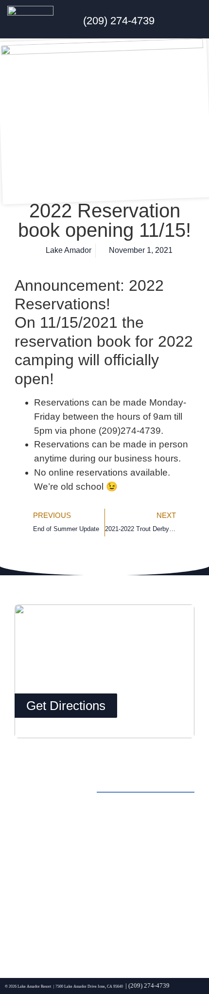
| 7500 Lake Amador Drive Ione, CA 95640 (88, 986)
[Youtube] (107, 936)
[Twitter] (80, 936)
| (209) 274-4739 (147, 985)
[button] (194, 19)
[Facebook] (27, 936)
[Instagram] (53, 936)
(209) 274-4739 (119, 21)
